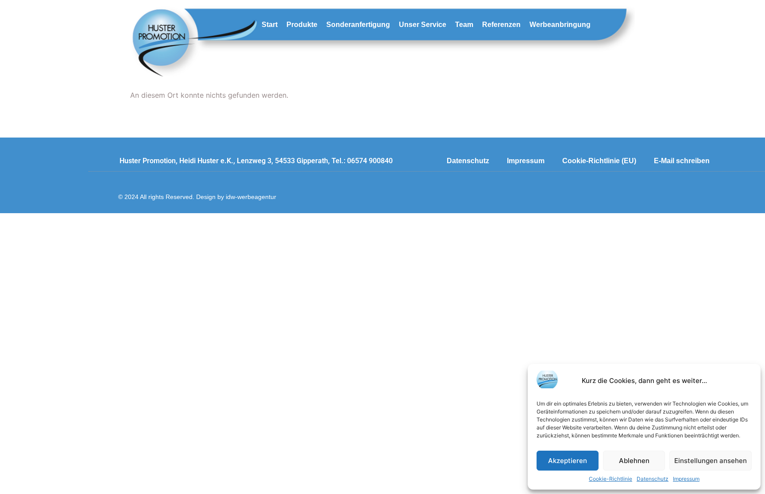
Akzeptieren (567, 460)
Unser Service (422, 24)
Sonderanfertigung (358, 24)
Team (464, 24)
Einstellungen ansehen (710, 460)
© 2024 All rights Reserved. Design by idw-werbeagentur (197, 196)
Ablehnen (634, 460)
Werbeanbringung (560, 24)
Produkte (301, 24)
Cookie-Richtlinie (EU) (599, 161)
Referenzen (501, 24)
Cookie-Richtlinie (610, 478)
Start (270, 24)
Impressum (686, 478)
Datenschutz (652, 478)
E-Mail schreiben (682, 161)
